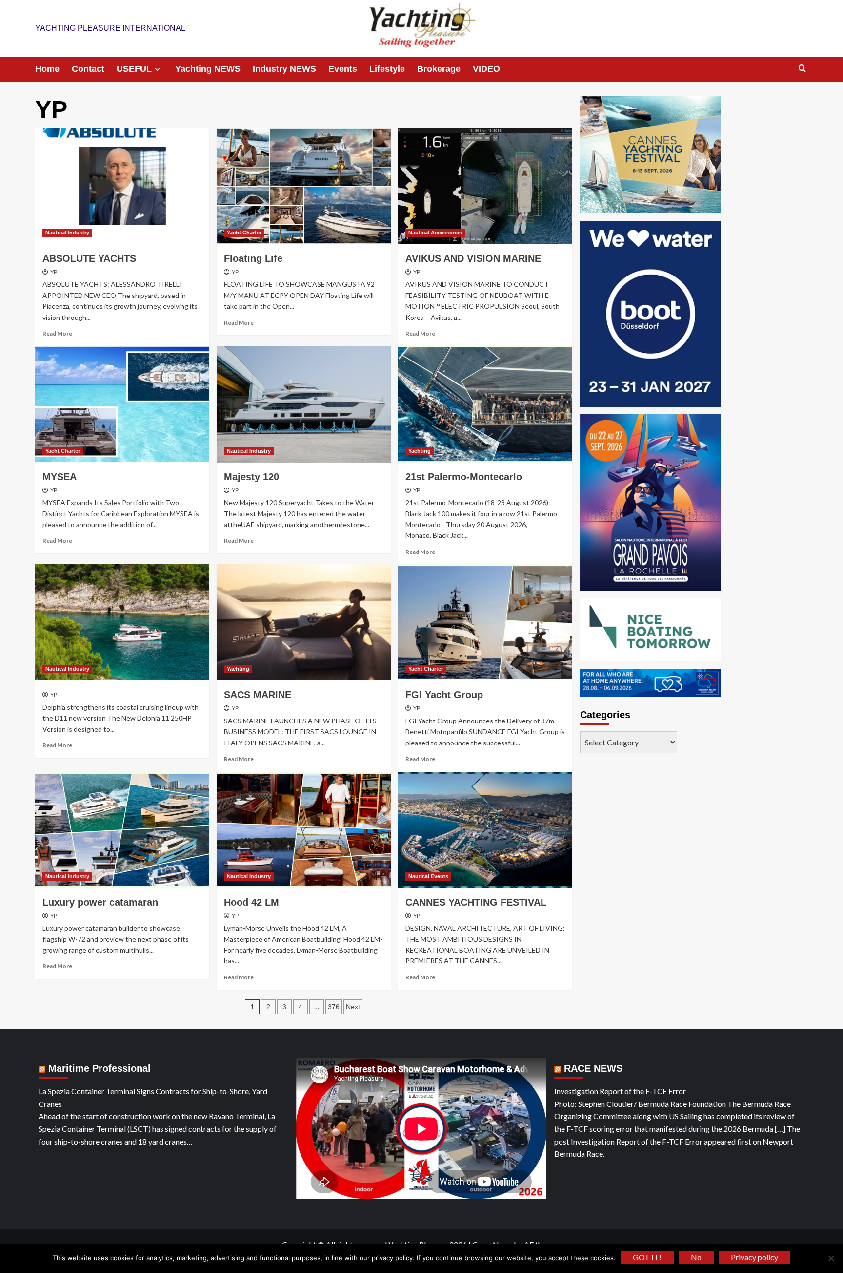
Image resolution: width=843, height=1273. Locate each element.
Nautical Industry (67, 232)
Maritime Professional (99, 1068)
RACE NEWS (593, 1068)
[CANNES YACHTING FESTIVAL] (485, 830)
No (696, 1257)
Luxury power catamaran (100, 902)
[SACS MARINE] (304, 622)
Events (342, 69)
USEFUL (134, 69)
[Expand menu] (157, 69)
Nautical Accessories (435, 232)
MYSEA (59, 476)
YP (53, 272)
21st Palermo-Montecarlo (463, 476)
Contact (88, 69)
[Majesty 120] (304, 404)
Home (47, 69)
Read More (57, 333)
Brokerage (439, 69)
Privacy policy (754, 1257)
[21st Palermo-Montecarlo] (485, 404)
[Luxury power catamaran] (122, 830)
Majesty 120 (251, 476)
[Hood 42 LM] (304, 830)
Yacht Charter (244, 232)
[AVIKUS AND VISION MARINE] (485, 186)
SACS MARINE (257, 694)
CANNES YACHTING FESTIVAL (475, 902)
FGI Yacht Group (444, 694)
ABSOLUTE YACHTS (89, 258)
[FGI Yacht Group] (485, 622)
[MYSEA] (122, 404)
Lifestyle (387, 69)
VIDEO (486, 69)
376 (334, 1007)
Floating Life (253, 258)
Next (353, 1007)
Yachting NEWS (208, 69)
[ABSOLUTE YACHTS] (122, 186)
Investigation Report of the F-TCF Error (620, 1091)
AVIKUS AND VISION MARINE (473, 258)
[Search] (802, 68)
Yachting (419, 451)
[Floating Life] (304, 186)
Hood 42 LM (251, 902)
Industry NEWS (284, 69)
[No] (831, 1258)
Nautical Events (428, 876)
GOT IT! (647, 1257)
